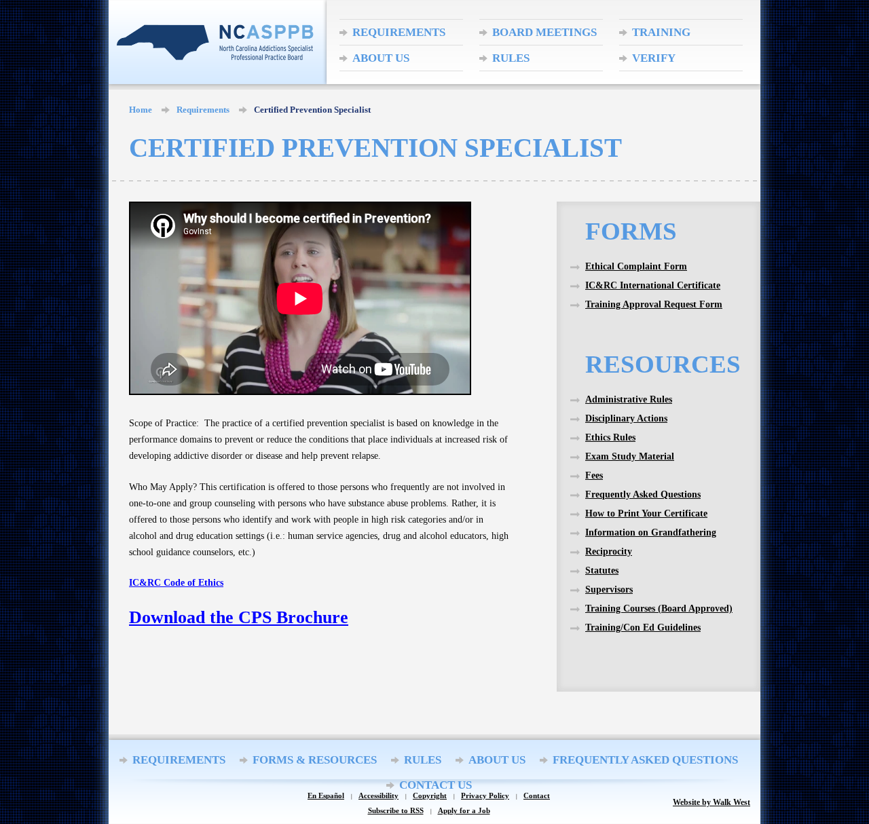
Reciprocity (608, 551)
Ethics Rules (610, 437)
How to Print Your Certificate (646, 513)
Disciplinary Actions (626, 418)
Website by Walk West (711, 802)
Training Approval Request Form (653, 304)
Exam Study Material (629, 456)
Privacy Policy (485, 796)
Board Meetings (544, 32)
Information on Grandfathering (650, 532)
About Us (380, 58)
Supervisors (609, 589)
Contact (536, 796)
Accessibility (378, 796)
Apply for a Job (464, 810)
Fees (594, 475)
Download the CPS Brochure (238, 617)
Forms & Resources (315, 759)
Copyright (430, 796)
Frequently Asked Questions (643, 494)
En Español (326, 796)
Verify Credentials (673, 61)
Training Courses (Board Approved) (659, 608)
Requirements (398, 32)
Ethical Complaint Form (636, 266)
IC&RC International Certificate (652, 285)
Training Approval (662, 35)
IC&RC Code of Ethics (176, 583)
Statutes (601, 570)
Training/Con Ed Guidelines (643, 627)
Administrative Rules (628, 399)
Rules (511, 58)
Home (140, 110)
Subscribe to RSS (396, 810)
